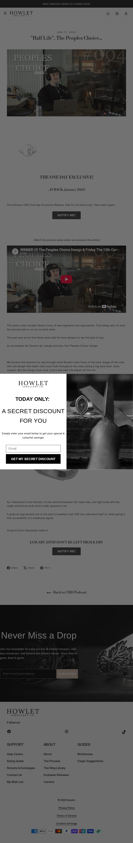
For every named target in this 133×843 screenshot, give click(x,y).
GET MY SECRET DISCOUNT (33, 459)
